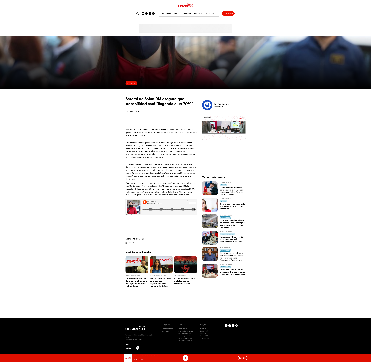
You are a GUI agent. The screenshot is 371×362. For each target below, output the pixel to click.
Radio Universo (129, 218)
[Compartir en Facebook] (130, 243)
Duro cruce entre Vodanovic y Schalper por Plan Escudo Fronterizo (232, 206)
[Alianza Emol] (129, 348)
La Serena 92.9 (204, 338)
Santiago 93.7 (204, 331)
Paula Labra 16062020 (140, 218)
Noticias (223, 184)
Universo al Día (225, 217)
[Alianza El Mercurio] (148, 348)
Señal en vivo (228, 13)
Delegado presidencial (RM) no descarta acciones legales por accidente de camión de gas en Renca (232, 223)
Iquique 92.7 (203, 328)
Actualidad (166, 13)
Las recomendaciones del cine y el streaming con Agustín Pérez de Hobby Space (136, 282)
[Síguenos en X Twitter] (146, 13)
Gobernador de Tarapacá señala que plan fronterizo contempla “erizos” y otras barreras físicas (231, 191)
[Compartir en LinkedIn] (126, 243)
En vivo (136, 356)
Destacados (209, 13)
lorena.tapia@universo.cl (185, 331)
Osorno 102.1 (204, 336)
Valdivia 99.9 (203, 333)
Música (176, 13)
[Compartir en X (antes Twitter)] (133, 243)
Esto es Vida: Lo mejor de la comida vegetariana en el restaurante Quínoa (160, 282)
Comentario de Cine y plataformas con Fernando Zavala (184, 281)
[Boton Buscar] (137, 13)
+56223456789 (183, 328)
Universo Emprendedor (227, 234)
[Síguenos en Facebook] (143, 13)
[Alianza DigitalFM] (137, 348)
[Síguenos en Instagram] (150, 13)
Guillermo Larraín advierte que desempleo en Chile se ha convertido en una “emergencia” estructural (231, 256)
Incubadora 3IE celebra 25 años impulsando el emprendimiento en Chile (231, 239)
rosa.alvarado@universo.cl (186, 333)
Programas (187, 13)
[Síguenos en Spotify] (153, 13)
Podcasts (198, 13)
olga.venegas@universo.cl (186, 336)
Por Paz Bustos (221, 104)
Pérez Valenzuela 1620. (185, 338)
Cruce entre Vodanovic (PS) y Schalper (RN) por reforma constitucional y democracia (232, 272)
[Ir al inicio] (185, 5)
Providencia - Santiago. (185, 340)
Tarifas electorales (167, 328)
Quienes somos (166, 331)
